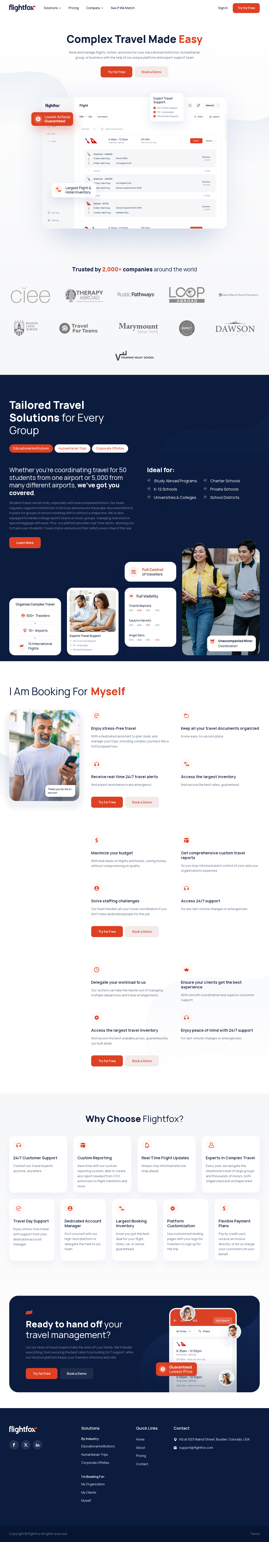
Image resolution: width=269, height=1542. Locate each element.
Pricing (74, 8)
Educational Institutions (98, 1446)
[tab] (31, 448)
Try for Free (246, 8)
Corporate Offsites (95, 1462)
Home (140, 1439)
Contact (142, 1464)
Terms (255, 1534)
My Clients (88, 1492)
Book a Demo (151, 72)
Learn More (25, 543)
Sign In (223, 8)
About (140, 1447)
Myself (86, 1500)
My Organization (93, 1484)
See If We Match (122, 8)
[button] (52, 8)
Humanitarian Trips (94, 1454)
